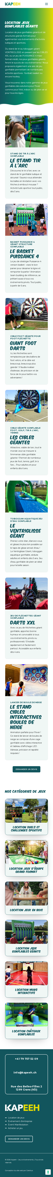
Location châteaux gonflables (26, 1032)
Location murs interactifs (26, 991)
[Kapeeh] (12, 4)
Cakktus (29, 1170)
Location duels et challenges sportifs (26, 828)
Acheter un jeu (15, 1128)
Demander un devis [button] (26, 769)
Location (17, 910)
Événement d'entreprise (20, 1121)
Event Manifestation (18, 1124)
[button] (46, 4)
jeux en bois (33, 910)
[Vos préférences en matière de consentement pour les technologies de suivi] (48, 1172)
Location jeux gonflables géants (26, 949)
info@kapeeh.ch (25, 1072)
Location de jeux (16, 1117)
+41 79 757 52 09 (26, 1058)
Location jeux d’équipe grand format (26, 870)
